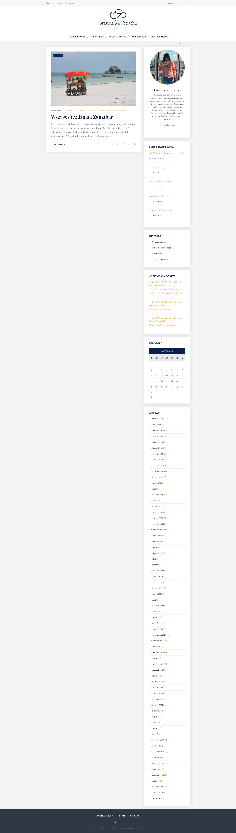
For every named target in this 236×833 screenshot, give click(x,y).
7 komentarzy (69, 110)
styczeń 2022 (157, 682)
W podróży (139, 37)
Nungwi (88, 110)
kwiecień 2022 (157, 664)
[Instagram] (120, 823)
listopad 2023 (157, 576)
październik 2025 (158, 466)
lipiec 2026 (156, 425)
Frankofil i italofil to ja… (110, 37)
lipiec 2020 (156, 769)
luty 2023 (155, 617)
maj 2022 (155, 658)
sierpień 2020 (157, 763)
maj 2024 (155, 547)
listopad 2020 (157, 746)
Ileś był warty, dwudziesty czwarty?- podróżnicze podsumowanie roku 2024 (166, 291)
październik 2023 (158, 582)
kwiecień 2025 (157, 495)
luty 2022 (155, 676)
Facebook (172, 125)
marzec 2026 (157, 442)
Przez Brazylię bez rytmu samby (163, 325)
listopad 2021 (157, 693)
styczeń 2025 (156, 506)
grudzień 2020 (157, 740)
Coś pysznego (159, 37)
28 (172, 387)
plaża (102, 110)
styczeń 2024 (156, 565)
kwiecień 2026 (157, 436)
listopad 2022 (157, 629)
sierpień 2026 (157, 419)
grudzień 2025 (157, 454)
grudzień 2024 (157, 512)
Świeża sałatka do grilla (159, 167)
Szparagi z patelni (156, 196)
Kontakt (134, 816)
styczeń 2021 (156, 734)
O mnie (122, 816)
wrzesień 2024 (157, 530)
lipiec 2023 (156, 594)
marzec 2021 (156, 722)
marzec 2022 (157, 670)
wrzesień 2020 (157, 757)
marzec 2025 (156, 501)
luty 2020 (155, 798)
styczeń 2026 (157, 448)
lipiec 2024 (156, 536)
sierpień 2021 (157, 705)
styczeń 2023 (156, 623)
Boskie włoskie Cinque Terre (161, 210)
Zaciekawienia (79, 37)
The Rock (116, 110)
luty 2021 (155, 728)
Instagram (162, 125)
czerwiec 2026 (157, 430)
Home (181, 44)
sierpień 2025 (157, 477)
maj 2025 (155, 489)
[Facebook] (115, 823)
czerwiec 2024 (157, 541)
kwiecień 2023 (157, 606)
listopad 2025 (157, 460)
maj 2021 (155, 717)
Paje (98, 110)
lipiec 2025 (156, 483)
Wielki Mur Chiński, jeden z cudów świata (166, 153)
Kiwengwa (81, 110)
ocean (94, 110)
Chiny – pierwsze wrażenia (160, 181)
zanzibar (123, 110)
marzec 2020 (157, 792)
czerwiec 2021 (157, 711)
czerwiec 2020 (157, 775)
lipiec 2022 (156, 647)
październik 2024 (158, 524)
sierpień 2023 (157, 588)
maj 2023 (155, 600)
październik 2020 (159, 752)
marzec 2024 (156, 553)
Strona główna (105, 816)
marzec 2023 (156, 611)
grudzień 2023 (157, 571)
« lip (151, 397)
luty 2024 (155, 559)
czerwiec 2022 (157, 652)
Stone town (109, 110)
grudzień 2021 (157, 687)
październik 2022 (159, 635)
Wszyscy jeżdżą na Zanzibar (82, 116)
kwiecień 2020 (157, 787)
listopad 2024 (157, 518)
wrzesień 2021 (157, 699)
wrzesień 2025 (157, 471)
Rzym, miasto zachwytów (160, 309)
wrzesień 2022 (157, 641)
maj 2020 (155, 781)
